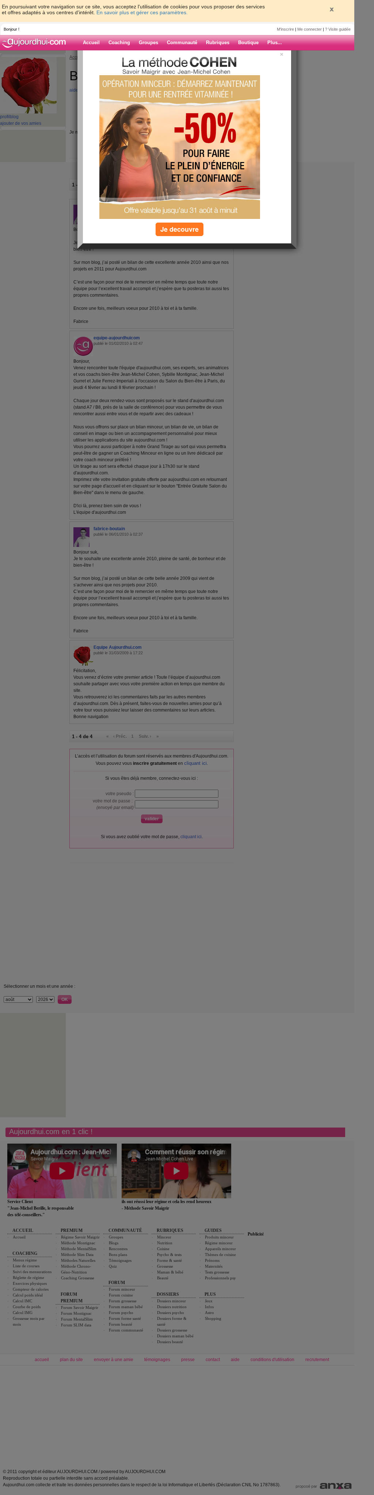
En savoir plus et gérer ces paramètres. (142, 12)
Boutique (248, 42)
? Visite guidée (338, 29)
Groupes (148, 42)
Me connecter (309, 29)
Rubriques (217, 42)
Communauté (182, 42)
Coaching (119, 42)
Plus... (274, 42)
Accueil (91, 42)
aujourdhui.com (36, 42)
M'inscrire (285, 29)
